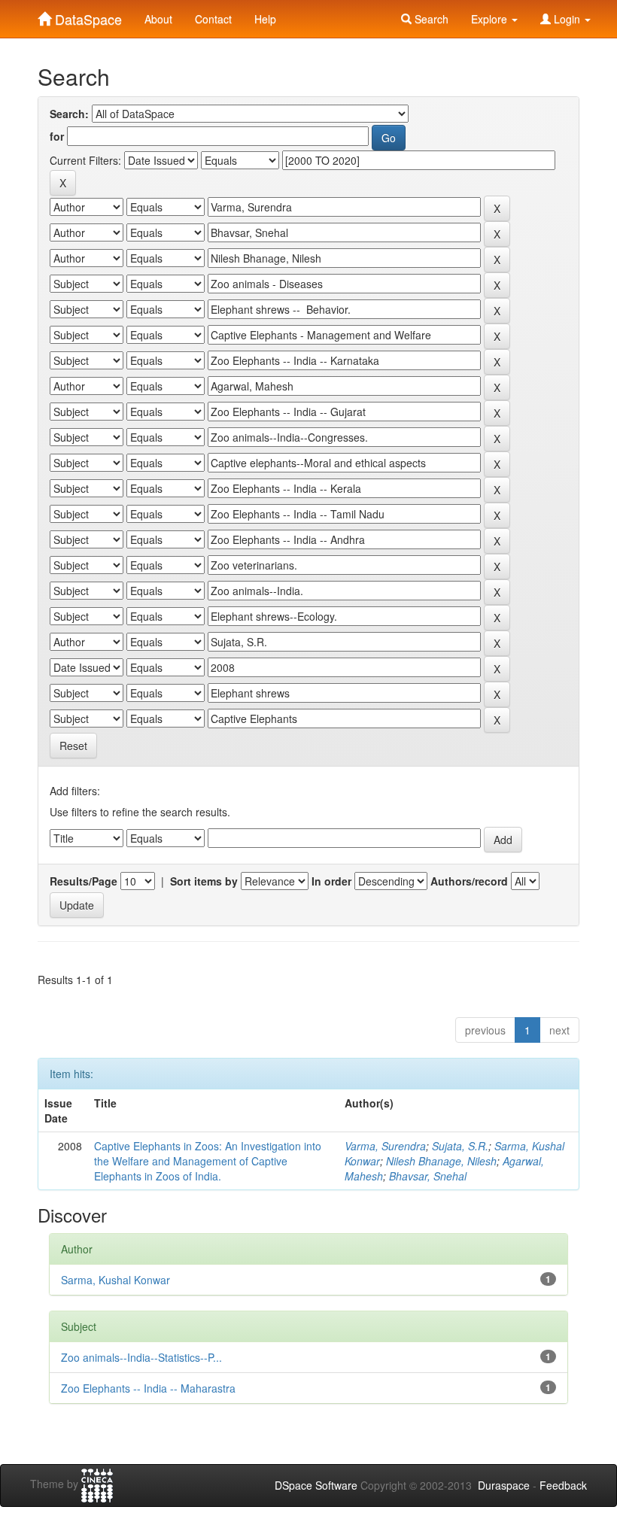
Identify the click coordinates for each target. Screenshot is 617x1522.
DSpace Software (316, 1485)
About (158, 18)
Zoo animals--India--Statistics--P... (141, 1357)
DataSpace (86, 16)
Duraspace (504, 1485)
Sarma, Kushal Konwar (115, 1279)
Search (430, 18)
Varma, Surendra (385, 1145)
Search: (69, 113)
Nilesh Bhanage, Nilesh (441, 1160)
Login (567, 18)
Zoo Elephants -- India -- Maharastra (148, 1388)
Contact (213, 18)
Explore (490, 18)
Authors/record (469, 881)
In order (331, 881)
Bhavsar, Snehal (428, 1175)
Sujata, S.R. (460, 1145)
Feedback (563, 1485)
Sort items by (204, 881)
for (57, 136)
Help (265, 18)
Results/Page (83, 881)
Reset (73, 745)
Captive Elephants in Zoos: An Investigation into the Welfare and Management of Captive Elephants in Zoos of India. (207, 1160)
